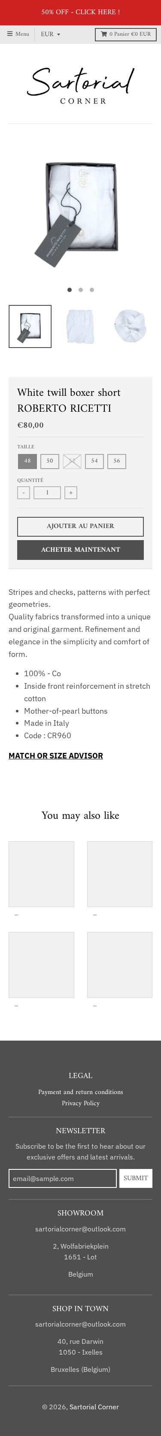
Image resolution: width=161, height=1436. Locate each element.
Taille (25, 447)
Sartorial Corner (94, 1406)
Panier (130, 34)
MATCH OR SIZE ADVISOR (56, 756)
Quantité (30, 480)
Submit (136, 1178)
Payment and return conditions (80, 1092)
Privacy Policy (81, 1103)
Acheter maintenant (80, 550)
